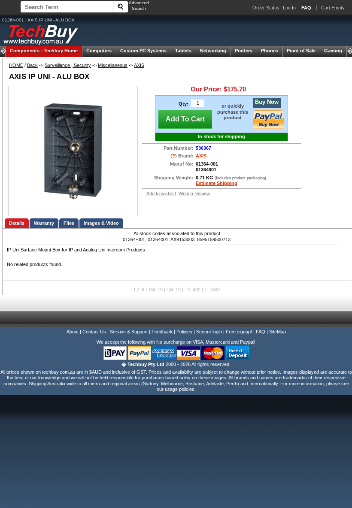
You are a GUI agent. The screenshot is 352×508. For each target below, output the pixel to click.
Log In (289, 7)
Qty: (183, 103)
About (73, 331)
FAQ (260, 331)
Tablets (183, 50)
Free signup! (239, 331)
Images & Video (101, 223)
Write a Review (194, 193)
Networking (213, 50)
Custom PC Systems (143, 50)
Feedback (162, 331)
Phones (269, 50)
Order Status (265, 7)
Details (16, 223)
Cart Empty (333, 7)
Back (32, 65)
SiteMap (277, 331)
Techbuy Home (44, 50)
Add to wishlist (161, 193)
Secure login (209, 331)
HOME (16, 65)
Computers (99, 50)
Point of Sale (301, 50)
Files (69, 223)
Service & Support (129, 331)
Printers (243, 50)
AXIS (139, 65)
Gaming (333, 50)
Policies (184, 331)
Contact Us (94, 331)
